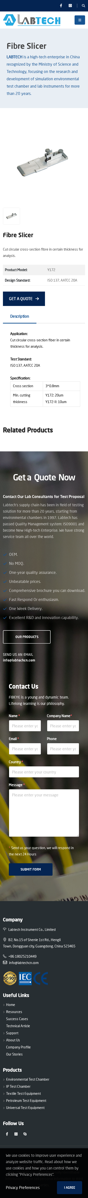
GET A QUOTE (21, 298)
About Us (13, 1040)
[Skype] (25, 1134)
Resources (14, 1012)
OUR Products (26, 637)
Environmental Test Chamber (27, 1079)
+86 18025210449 (22, 956)
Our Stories (14, 1054)
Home (10, 1005)
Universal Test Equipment (25, 1108)
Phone (52, 739)
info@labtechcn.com (19, 660)
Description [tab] (19, 316)
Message (17, 785)
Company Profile (18, 1047)
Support (12, 1033)
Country (16, 762)
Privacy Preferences (23, 1187)
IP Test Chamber (18, 1086)
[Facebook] (61, 5)
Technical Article (18, 1026)
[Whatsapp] (70, 5)
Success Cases (17, 1019)
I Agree (69, 1187)
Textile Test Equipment (23, 1093)
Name (14, 716)
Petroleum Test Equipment (26, 1100)
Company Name (59, 716)
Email (14, 739)
